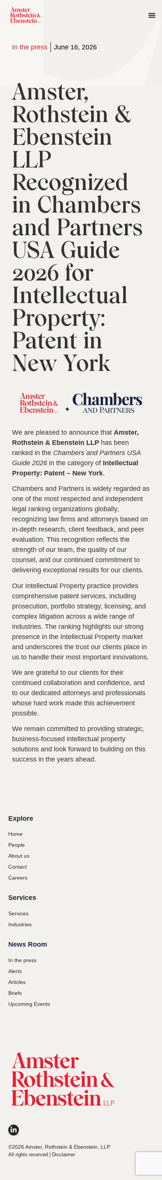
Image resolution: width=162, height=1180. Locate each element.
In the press (29, 47)
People (16, 845)
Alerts (15, 971)
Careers (18, 878)
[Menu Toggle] (152, 15)
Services (18, 913)
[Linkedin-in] (13, 1130)
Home (15, 834)
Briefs (15, 993)
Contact (17, 867)
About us (18, 856)
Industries (20, 924)
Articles (17, 982)
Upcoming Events (29, 1004)
